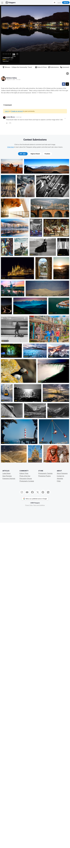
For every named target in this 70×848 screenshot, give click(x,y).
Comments (65, 67)
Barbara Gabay (11, 78)
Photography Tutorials (45, 473)
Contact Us (60, 476)
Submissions (54, 67)
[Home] (10, 2)
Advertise (60, 478)
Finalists (47, 154)
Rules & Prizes (41, 67)
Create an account (17, 111)
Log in (7, 111)
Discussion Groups (26, 478)
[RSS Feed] (48, 492)
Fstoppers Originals (8, 478)
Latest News (6, 473)
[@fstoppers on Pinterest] (43, 492)
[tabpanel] (35, 311)
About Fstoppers (62, 473)
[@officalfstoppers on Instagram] (22, 492)
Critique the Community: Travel (22, 67)
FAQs (59, 481)
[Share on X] (67, 84)
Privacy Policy (29, 505)
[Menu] (2, 2)
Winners (6, 67)
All (22, 154)
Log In (59, 2)
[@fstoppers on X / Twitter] (37, 492)
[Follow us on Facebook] (32, 492)
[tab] (23, 154)
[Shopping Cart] (54, 2)
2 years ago (19, 117)
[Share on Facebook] (63, 84)
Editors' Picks (24, 473)
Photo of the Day (25, 476)
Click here (10, 147)
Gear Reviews (7, 476)
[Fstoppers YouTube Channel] (27, 492)
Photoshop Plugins (44, 476)
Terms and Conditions (39, 505)
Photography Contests (27, 481)
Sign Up (66, 2)
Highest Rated (35, 154)
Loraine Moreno (10, 117)
